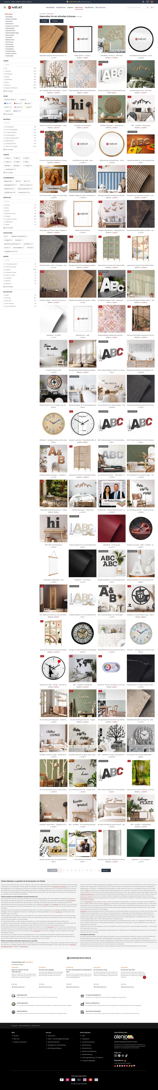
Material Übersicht (54, 1042)
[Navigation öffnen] (5, 7)
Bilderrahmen (10, 40)
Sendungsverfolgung (54, 1048)
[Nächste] (144, 977)
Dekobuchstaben (11, 19)
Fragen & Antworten (20, 1042)
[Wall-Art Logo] (15, 7)
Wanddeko (9, 17)
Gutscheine (51, 1036)
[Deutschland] (115, 1066)
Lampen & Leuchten (12, 26)
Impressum (15, 1025)
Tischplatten (10, 49)
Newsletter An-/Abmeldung (57, 1045)
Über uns (16, 1039)
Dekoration (9, 14)
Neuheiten (7, 2)
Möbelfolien (73, 944)
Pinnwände (9, 44)
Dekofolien (9, 21)
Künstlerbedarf (10, 51)
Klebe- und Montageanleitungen (58, 1039)
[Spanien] (129, 1066)
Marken (18, 2)
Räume (23, 2)
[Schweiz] (127, 1066)
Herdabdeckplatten (6, 946)
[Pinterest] (119, 1055)
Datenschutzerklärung (25, 1025)
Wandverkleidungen (12, 33)
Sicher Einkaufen (22, 1003)
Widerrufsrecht (36, 1025)
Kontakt (16, 1036)
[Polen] (134, 1066)
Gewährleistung (87, 1054)
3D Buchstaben (71, 900)
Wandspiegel (10, 28)
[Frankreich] (117, 1066)
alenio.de (116, 1042)
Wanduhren (9, 24)
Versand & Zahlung (88, 1042)
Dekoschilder (10, 35)
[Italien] (120, 1066)
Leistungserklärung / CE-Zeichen (92, 1057)
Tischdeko (9, 37)
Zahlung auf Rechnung (93, 1011)
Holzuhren (106, 903)
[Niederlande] (122, 1066)
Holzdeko (55, 904)
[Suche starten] (147, 7)
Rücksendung (86, 1045)
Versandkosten (22, 995)
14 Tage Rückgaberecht (93, 995)
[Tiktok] (126, 1055)
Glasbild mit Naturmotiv (87, 894)
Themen (13, 2)
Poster (46, 904)
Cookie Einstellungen (88, 1061)
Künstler (28, 2)
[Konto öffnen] (143, 2)
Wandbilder (55, 886)
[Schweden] (132, 1066)
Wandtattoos (63, 886)
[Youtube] (122, 1055)
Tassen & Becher (11, 53)
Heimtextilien (10, 47)
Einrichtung (9, 42)
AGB (83, 1036)
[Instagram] (115, 1055)
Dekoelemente (10, 31)
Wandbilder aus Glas (86, 898)
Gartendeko (9, 56)
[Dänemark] (124, 1066)
